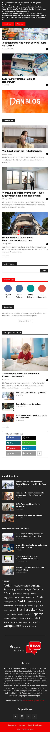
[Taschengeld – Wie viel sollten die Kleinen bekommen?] (25, 354)
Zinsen (32, 626)
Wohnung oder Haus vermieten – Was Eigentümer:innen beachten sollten (23, 194)
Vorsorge (23, 622)
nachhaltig (12, 610)
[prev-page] (3, 257)
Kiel (41, 606)
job (37, 606)
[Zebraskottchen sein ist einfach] (8, 407)
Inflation (31, 606)
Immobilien (20, 605)
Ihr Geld (5, 39)
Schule (20, 614)
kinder (6, 610)
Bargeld (28, 589)
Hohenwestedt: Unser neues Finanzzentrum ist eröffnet (17, 239)
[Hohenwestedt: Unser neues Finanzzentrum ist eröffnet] (25, 223)
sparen (38, 613)
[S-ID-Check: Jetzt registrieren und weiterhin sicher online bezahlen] (8, 537)
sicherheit (28, 614)
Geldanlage (33, 601)
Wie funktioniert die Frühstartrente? (22, 151)
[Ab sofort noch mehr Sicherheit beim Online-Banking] (8, 570)
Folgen (19, 285)
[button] (13, 438)
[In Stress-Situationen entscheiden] (8, 518)
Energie (33, 594)
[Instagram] (22, 716)
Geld (21, 601)
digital (14, 594)
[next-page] (7, 257)
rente (6, 614)
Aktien (8, 585)
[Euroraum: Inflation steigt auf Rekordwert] (25, 64)
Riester (13, 614)
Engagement (9, 597)
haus (41, 602)
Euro (17, 597)
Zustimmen (8, 24)
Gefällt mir (8, 285)
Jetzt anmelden (24, 321)
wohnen (25, 626)
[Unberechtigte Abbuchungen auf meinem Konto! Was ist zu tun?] (8, 548)
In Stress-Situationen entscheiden (29, 515)
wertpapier (34, 622)
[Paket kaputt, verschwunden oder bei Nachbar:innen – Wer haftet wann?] (8, 496)
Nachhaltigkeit (27, 609)
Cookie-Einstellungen (35, 725)
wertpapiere (12, 625)
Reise (41, 610)
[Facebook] (15, 716)
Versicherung (10, 622)
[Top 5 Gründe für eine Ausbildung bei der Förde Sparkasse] (8, 418)
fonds (40, 597)
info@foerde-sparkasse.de (33, 700)
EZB (22, 597)
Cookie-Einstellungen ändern (35, 15)
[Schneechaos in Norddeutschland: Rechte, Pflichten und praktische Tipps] (8, 484)
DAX (41, 589)
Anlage (35, 585)
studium (13, 618)
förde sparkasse (10, 602)
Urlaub (37, 618)
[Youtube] (34, 716)
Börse (36, 589)
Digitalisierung (23, 593)
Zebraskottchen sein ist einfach (28, 404)
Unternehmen (25, 618)
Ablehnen (20, 24)
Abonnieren (42, 285)
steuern (6, 618)
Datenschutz (12, 725)
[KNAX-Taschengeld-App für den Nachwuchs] (8, 507)
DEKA (7, 593)
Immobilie (8, 605)
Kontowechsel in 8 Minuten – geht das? (31, 393)
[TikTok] (28, 716)
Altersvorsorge (22, 585)
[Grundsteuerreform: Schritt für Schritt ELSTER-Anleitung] (8, 559)
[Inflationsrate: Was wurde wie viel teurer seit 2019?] (25, 28)
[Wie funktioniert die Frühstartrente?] (25, 136)
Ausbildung (9, 589)
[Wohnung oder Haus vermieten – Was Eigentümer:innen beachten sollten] (25, 178)
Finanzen (30, 597)
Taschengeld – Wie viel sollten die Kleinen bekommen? (20, 375)
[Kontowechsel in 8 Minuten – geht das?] (8, 396)
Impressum (22, 725)
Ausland (20, 589)
